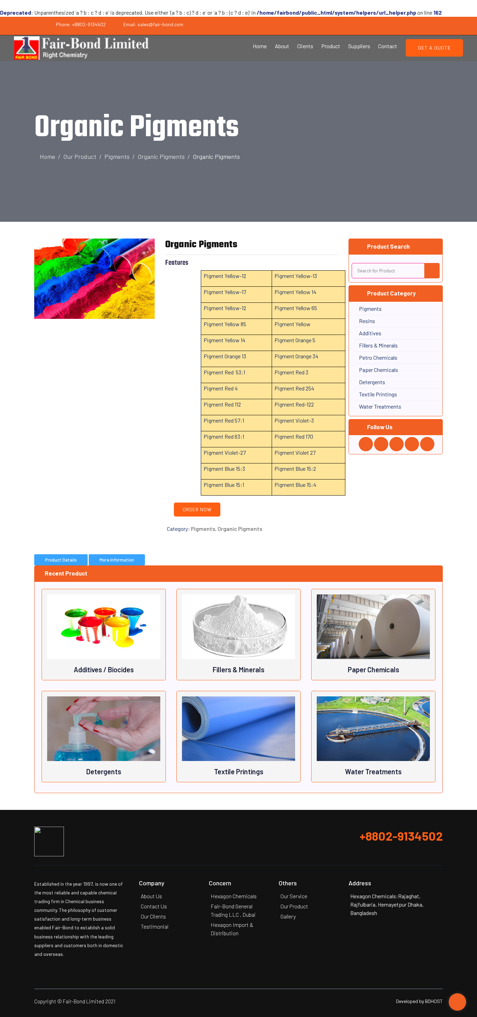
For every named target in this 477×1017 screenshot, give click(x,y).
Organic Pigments (161, 156)
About (282, 46)
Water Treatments (373, 771)
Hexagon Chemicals (234, 896)
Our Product (79, 156)
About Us (151, 896)
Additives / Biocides (104, 669)
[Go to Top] (457, 1002)
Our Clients (153, 916)
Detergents (103, 771)
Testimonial (154, 926)
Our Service (293, 896)
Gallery (288, 916)
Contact (387, 46)
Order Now (197, 509)
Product (330, 46)
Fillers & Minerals (238, 669)
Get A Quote (434, 48)
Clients (305, 46)
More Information (117, 560)
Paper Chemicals (373, 669)
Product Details (61, 560)
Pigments (117, 156)
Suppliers (359, 46)
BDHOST (434, 1001)
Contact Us (154, 906)
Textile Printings (238, 771)
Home (260, 46)
